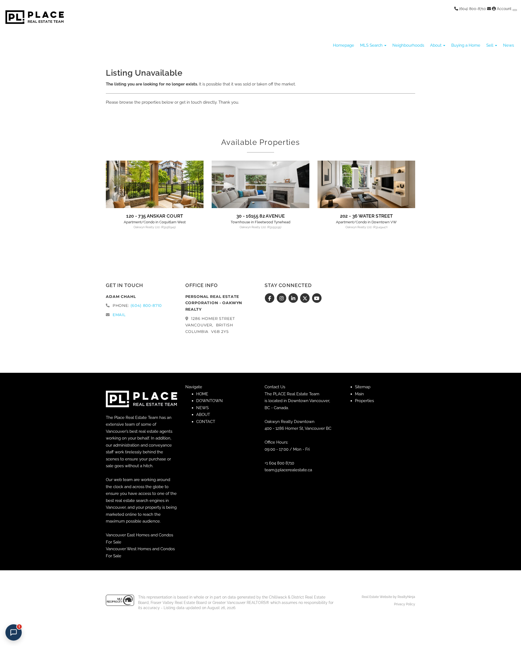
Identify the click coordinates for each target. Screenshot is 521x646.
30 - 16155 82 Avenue (260, 216)
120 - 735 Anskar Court (154, 216)
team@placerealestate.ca (288, 469)
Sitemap (362, 386)
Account (504, 9)
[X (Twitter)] (306, 298)
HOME (202, 394)
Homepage (343, 45)
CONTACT (205, 421)
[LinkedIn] (294, 298)
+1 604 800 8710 (279, 463)
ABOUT (203, 414)
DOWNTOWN (209, 400)
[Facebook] (270, 298)
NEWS (202, 407)
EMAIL (119, 314)
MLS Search (372, 45)
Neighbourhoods (408, 45)
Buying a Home (465, 45)
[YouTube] (317, 298)
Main (359, 394)
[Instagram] (282, 298)
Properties (364, 400)
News (508, 45)
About (436, 45)
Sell (490, 45)
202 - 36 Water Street (366, 216)
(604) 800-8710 (472, 9)
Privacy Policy (404, 604)
